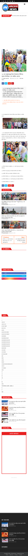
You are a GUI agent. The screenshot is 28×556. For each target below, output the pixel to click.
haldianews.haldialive (6, 340)
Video (3, 369)
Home (7, 554)
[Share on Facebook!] (3, 83)
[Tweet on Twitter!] (6, 83)
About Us (11, 554)
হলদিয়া (2, 391)
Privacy (16, 554)
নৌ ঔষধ (2, 383)
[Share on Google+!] (9, 83)
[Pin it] (12, 83)
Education (4, 328)
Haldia (3, 330)
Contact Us (4, 324)
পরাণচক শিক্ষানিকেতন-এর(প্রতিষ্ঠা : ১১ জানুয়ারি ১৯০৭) (7, 385)
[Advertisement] (14, 33)
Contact (25, 15)
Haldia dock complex (5, 334)
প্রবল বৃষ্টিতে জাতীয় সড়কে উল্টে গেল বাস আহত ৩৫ (11, 100)
